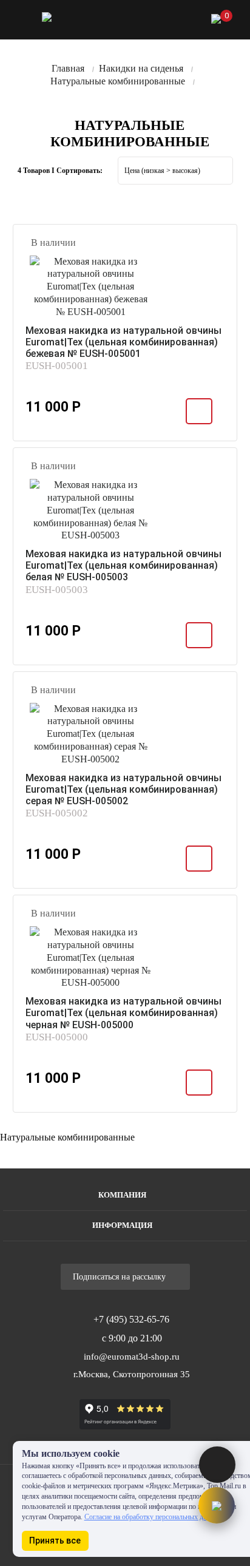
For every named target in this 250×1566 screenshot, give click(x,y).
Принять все (55, 1540)
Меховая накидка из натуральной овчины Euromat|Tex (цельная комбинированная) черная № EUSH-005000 (123, 1012)
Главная (68, 68)
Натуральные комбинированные (117, 81)
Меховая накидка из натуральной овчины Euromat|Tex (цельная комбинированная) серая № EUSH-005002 (123, 789)
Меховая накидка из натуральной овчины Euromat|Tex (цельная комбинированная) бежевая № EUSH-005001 (123, 342)
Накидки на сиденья (141, 68)
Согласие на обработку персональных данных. (154, 1517)
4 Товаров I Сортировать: (60, 170)
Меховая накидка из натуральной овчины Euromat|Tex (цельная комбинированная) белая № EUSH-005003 (123, 565)
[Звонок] (152, 21)
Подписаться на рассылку (120, 1276)
